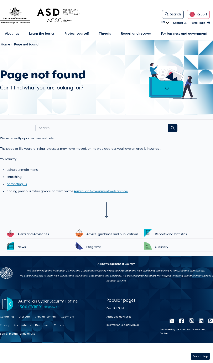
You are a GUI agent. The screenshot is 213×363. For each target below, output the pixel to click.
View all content (46, 316)
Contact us (180, 22)
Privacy (5, 325)
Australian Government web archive (101, 191)
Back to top (200, 356)
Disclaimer (42, 325)
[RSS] (209, 321)
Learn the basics (41, 33)
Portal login (198, 22)
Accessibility (22, 325)
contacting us (17, 184)
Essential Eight (115, 308)
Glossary (25, 316)
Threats (105, 33)
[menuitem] (12, 33)
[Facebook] (181, 321)
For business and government (184, 33)
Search (175, 14)
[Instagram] (191, 321)
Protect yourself (76, 33)
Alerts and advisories (118, 316)
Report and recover (136, 33)
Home (5, 44)
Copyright (67, 316)
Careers (59, 325)
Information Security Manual (122, 325)
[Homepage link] (46, 15)
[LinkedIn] (201, 321)
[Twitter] (172, 321)
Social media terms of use (18, 333)
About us (12, 33)
